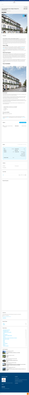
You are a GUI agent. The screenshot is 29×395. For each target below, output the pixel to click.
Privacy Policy (7, 388)
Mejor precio (5, 12)
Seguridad (5, 167)
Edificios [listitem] (4, 344)
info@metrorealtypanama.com (7, 316)
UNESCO (8, 117)
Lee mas (3, 384)
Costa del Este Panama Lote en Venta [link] (10, 355)
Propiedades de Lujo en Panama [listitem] (7, 332)
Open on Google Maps (23, 122)
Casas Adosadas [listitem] (5, 343)
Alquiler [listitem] (4, 324)
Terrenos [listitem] (4, 336)
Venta (2, 12)
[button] (24, 7)
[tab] (23, 16)
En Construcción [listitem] (5, 334)
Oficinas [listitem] (4, 342)
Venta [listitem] (4, 323)
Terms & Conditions (4, 388)
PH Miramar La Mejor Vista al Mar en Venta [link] (10, 367)
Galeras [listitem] (4, 340)
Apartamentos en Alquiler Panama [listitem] (7, 335)
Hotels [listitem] (4, 341)
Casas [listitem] (4, 333)
